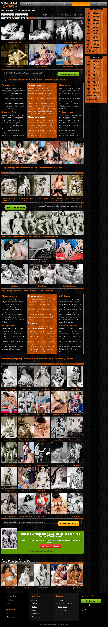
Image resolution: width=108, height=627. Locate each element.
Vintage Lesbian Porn (14, 42)
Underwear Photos (25, 414)
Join (81, 4)
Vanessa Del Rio (10, 588)
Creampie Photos (58, 414)
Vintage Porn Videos (70, 261)
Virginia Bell (26, 588)
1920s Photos (93, 71)
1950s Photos (93, 82)
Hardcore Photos (42, 414)
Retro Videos (14, 286)
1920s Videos (93, 20)
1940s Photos (93, 78)
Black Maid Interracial (42, 42)
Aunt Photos (42, 516)
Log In (98, 4)
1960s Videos (93, 33)
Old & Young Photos (75, 414)
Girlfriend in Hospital (42, 66)
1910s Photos (93, 68)
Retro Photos (75, 465)
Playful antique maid (42, 198)
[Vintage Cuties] (9, 7)
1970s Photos (93, 89)
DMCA (60, 614)
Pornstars (63, 4)
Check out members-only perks (42, 551)
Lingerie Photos (58, 440)
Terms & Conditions (65, 603)
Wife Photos (58, 491)
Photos (46, 4)
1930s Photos (93, 75)
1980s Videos (93, 40)
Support (60, 600)
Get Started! (91, 601)
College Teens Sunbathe (70, 66)
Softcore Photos (59, 389)
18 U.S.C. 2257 (63, 610)
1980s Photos (93, 92)
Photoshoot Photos (75, 440)
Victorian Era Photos (25, 440)
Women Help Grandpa (70, 42)
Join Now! (10, 600)
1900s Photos (93, 64)
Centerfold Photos (9, 414)
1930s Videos (93, 23)
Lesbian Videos (14, 261)
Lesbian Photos (42, 440)
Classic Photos (94, 95)
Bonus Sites (36, 614)
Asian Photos (42, 491)
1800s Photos (93, 61)
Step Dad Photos (26, 465)
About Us (10, 614)
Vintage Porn (26, 389)
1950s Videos (93, 30)
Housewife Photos (9, 389)
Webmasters (36, 617)
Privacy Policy (62, 607)
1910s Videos (93, 16)
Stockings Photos (9, 491)
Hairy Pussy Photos (26, 516)
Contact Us (11, 617)
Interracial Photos (9, 516)
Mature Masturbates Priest (14, 66)
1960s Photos (93, 85)
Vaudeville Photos (9, 465)
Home (34, 600)
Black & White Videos (69, 286)
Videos (42, 261)
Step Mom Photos (25, 491)
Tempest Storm (43, 588)
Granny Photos (9, 440)
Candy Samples (59, 588)
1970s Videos (93, 37)
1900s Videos (93, 13)
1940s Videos (93, 27)
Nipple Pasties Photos (42, 389)
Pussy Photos (75, 491)
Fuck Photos (59, 516)
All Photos (92, 99)
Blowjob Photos (59, 465)
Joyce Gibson (76, 588)
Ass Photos (75, 516)
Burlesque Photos (42, 465)
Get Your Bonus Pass (69, 74)
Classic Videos (42, 286)
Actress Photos (75, 389)
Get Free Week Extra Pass (15, 207)
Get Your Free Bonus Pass (50, 546)
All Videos (92, 51)
